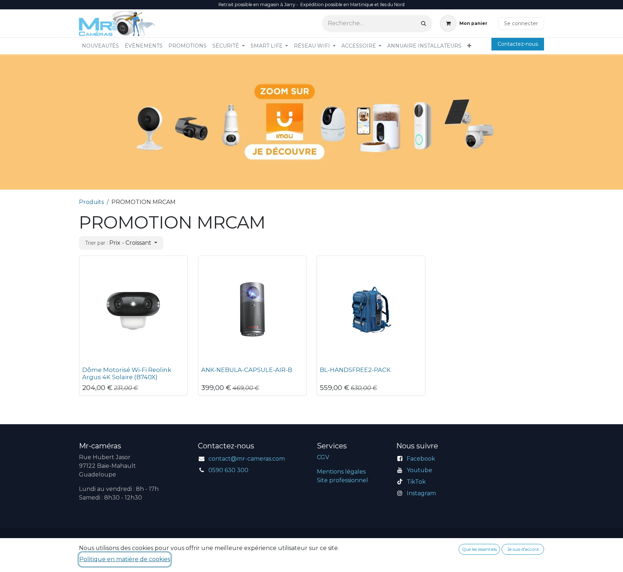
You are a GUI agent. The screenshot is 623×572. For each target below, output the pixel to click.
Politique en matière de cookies (124, 559)
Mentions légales (341, 471)
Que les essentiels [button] (479, 549)
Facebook (421, 458)
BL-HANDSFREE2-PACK (355, 369)
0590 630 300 (228, 470)
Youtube (419, 470)
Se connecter (521, 23)
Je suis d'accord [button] (523, 549)
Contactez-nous (518, 44)
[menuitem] (100, 46)
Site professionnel (342, 480)
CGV (323, 457)
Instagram (421, 493)
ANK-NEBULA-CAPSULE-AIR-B (246, 369)
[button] (121, 243)
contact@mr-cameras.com (246, 458)
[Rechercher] (423, 23)
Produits (91, 202)
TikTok (416, 481)
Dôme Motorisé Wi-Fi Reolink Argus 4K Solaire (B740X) (126, 373)
